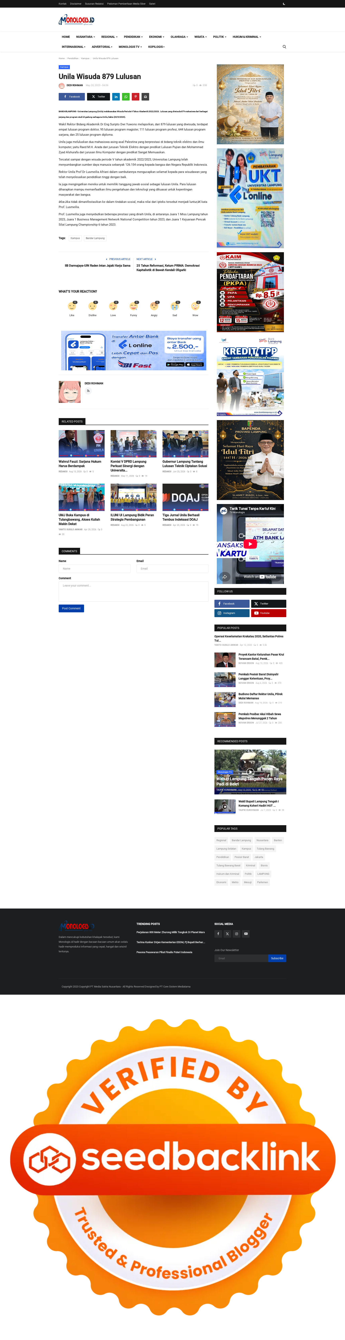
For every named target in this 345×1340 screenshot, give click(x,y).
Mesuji (248, 882)
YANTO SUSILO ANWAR (70, 529)
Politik (248, 873)
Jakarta (259, 857)
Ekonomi (221, 882)
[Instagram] (236, 934)
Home (66, 36)
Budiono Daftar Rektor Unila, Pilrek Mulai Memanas (261, 696)
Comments (69, 551)
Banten (278, 840)
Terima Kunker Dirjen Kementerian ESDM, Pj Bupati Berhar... (171, 942)
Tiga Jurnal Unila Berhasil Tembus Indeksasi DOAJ (181, 517)
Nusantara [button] (84, 36)
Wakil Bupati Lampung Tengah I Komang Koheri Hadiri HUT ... (259, 803)
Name (62, 561)
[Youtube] (246, 934)
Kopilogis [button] (155, 46)
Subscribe (277, 958)
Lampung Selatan (226, 848)
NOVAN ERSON (246, 663)
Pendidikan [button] (132, 36)
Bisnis (264, 865)
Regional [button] (108, 36)
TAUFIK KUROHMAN (226, 790)
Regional (221, 840)
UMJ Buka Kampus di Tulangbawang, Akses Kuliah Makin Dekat (79, 519)
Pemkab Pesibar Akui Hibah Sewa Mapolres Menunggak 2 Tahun (260, 716)
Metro (235, 882)
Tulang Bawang (265, 848)
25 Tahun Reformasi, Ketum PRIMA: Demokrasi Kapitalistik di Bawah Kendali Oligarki (168, 268)
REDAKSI (63, 471)
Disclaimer (75, 3)
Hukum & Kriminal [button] (246, 36)
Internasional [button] (72, 46)
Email (140, 561)
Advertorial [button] (101, 46)
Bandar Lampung (95, 238)
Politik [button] (218, 36)
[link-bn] (133, 351)
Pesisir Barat (242, 857)
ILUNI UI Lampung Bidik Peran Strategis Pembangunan (132, 517)
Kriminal (250, 865)
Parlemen (262, 882)
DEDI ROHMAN (75, 85)
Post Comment (71, 608)
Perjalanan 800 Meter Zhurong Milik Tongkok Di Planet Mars (171, 932)
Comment (65, 578)
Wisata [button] (199, 36)
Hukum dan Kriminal (227, 873)
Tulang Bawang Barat (228, 865)
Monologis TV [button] (129, 46)
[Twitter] (227, 934)
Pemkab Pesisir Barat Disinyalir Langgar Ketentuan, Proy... (259, 676)
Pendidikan (72, 58)
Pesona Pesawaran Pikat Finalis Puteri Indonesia (164, 952)
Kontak (62, 3)
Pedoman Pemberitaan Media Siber (126, 3)
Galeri (152, 3)
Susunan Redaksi (94, 3)
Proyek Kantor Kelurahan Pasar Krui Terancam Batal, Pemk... (261, 656)
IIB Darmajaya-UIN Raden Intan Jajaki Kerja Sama (97, 265)
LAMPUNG (263, 873)
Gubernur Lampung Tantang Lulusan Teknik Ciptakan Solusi (185, 464)
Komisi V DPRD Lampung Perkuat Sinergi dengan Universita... (128, 466)
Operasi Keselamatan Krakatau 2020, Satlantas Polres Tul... (248, 638)
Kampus (85, 58)
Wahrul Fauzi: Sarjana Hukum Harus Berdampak (80, 464)
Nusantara (262, 840)
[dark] (284, 4)
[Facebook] (218, 934)
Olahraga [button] (178, 36)
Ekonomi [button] (155, 36)
